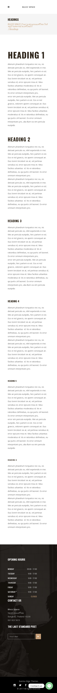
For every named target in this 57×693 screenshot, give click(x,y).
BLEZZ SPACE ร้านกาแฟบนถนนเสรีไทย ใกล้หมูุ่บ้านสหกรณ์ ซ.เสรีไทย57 (27, 25)
